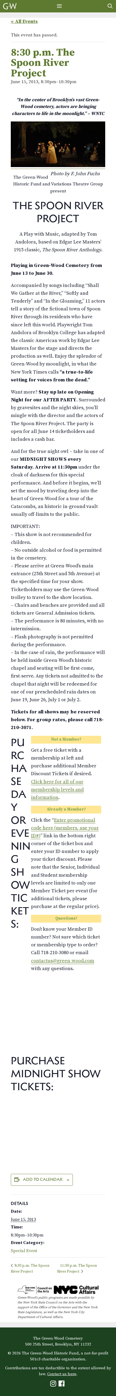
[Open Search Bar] (110, 6)
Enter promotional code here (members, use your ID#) (65, 828)
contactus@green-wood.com (62, 961)
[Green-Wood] (10, 6)
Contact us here (61, 1374)
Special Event (24, 1250)
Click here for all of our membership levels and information (57, 790)
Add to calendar (43, 1179)
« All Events (24, 21)
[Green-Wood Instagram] (53, 1384)
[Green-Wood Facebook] (62, 1384)
